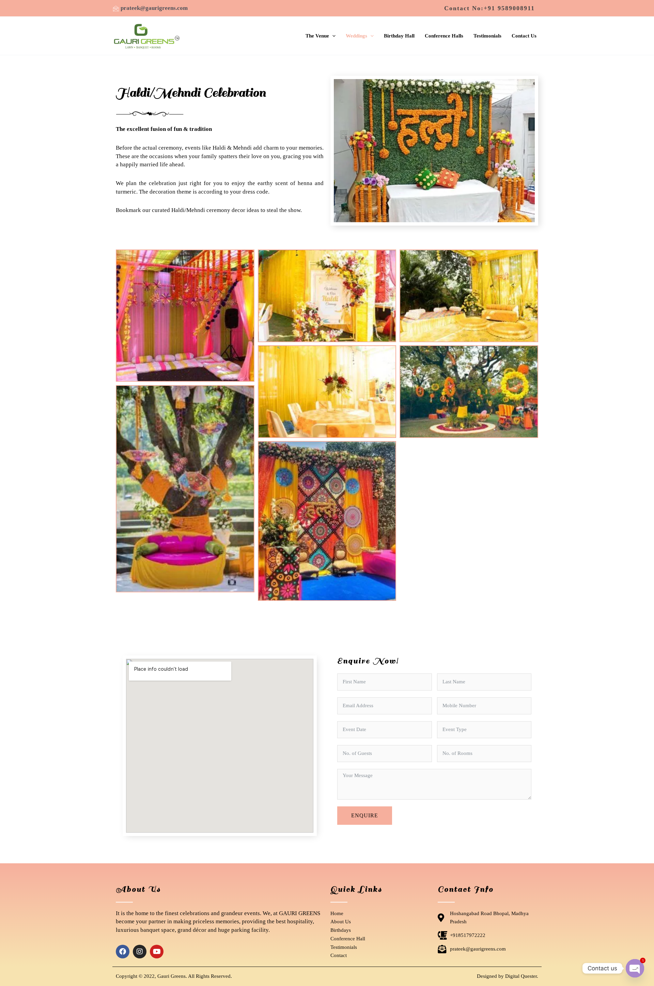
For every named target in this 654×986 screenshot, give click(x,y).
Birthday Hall (399, 36)
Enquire (364, 815)
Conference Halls (444, 36)
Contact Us (524, 36)
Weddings (356, 36)
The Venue (317, 36)
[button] (489, 8)
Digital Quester (521, 976)
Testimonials (487, 36)
